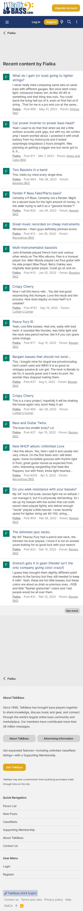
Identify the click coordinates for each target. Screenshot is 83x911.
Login (6, 866)
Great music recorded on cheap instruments (46, 224)
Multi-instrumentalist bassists (34, 247)
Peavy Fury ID (22, 322)
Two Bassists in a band (29, 170)
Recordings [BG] (23, 237)
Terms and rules (31, 899)
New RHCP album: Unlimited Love (38, 446)
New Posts (10, 813)
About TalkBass (13, 837)
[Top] (16, 906)
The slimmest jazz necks (31, 532)
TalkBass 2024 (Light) (22, 893)
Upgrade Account (66, 8)
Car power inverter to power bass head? (43, 123)
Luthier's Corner (22, 311)
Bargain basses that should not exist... (41, 357)
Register (8, 874)
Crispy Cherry (23, 286)
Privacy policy (53, 899)
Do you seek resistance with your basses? (44, 489)
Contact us (10, 845)
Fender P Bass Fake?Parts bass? (36, 193)
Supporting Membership (19, 829)
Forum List (10, 806)
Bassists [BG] (21, 183)
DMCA (8, 905)
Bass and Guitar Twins (29, 423)
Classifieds (10, 821)
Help (68, 899)
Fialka (16, 109)
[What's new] (61, 22)
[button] (7, 22)
